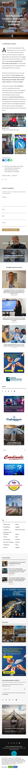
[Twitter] (6, 160)
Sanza (16, 544)
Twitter (8, 391)
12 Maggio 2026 (14, 322)
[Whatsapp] (11, 160)
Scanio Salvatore (8, 171)
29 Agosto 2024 (14, 295)
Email (3, 216)
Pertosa (5, 537)
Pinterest (11, 391)
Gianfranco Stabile (6, 175)
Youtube (14, 391)
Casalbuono (6, 529)
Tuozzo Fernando (15, 171)
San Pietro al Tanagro (8, 542)
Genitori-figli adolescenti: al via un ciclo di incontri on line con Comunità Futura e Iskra (14, 345)
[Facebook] (3, 160)
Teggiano (17, 547)
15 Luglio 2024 (14, 175)
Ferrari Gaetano (13, 166)
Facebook (2, 391)
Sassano (5, 547)
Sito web (4, 222)
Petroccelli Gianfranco (9, 168)
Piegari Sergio (17, 168)
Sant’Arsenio (6, 544)
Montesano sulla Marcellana (7, 533)
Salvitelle (17, 539)
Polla (16, 537)
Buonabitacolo (6, 527)
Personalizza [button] (4, 767)
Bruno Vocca (7, 166)
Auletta (17, 524)
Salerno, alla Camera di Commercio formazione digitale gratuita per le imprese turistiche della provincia (14, 319)
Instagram (5, 391)
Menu (25, 3)
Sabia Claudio (15, 169)
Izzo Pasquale (20, 166)
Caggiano (17, 527)
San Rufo (17, 542)
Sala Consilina (6, 539)
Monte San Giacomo (20, 529)
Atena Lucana (6, 524)
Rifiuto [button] (15, 766)
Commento (4, 197)
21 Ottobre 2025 (14, 347)
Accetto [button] (10, 766)
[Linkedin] (8, 160)
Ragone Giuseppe (8, 169)
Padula (17, 534)
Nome (3, 209)
